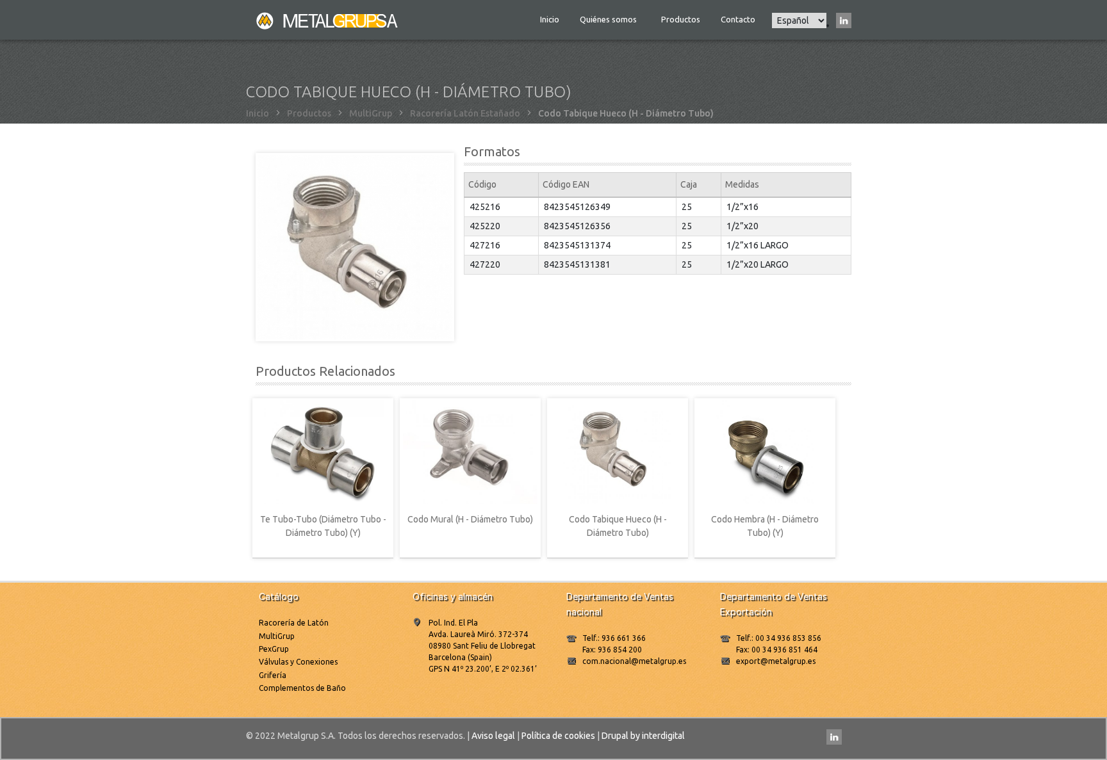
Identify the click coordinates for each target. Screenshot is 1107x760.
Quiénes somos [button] (609, 19)
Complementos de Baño (302, 688)
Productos (680, 19)
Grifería (272, 675)
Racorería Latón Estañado (465, 113)
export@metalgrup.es (776, 661)
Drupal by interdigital (643, 736)
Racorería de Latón (294, 623)
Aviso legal (493, 736)
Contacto (738, 19)
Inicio (549, 19)
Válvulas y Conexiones (298, 662)
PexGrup (274, 649)
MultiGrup (370, 113)
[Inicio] (328, 19)
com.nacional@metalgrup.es (634, 661)
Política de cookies (558, 736)
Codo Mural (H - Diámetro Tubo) (470, 519)
